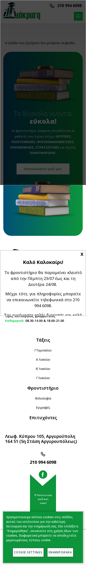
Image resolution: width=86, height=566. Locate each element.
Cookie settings (28, 552)
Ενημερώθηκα (60, 552)
